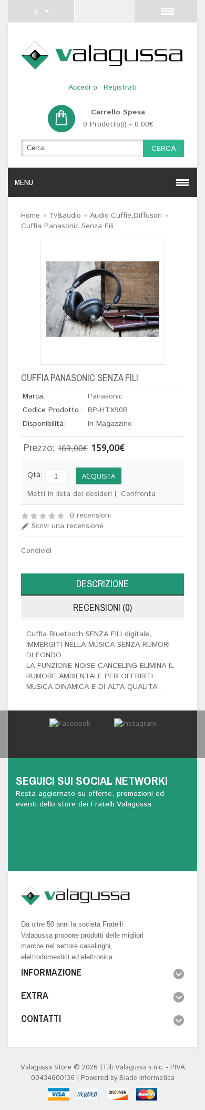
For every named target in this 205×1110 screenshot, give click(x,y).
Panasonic (105, 396)
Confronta (138, 494)
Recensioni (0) (102, 607)
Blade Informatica (147, 1078)
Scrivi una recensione (68, 526)
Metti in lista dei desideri (69, 494)
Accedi (79, 87)
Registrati (120, 87)
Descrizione (102, 583)
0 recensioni (90, 515)
